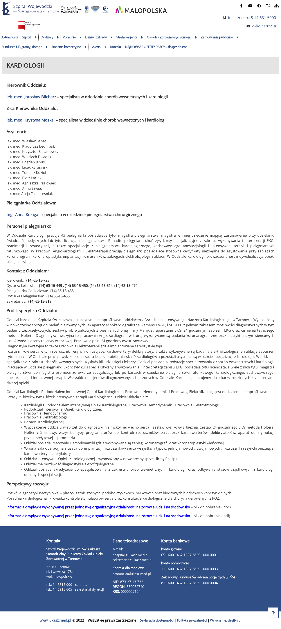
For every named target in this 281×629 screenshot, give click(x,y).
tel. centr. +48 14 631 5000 (252, 17)
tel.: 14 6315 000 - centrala (66, 584)
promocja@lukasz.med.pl (132, 574)
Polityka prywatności (192, 620)
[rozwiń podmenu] (36, 37)
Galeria (95, 47)
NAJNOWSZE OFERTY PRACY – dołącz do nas (156, 47)
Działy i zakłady (96, 37)
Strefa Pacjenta (126, 37)
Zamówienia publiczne (217, 37)
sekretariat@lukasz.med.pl (132, 560)
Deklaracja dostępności (157, 620)
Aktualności (10, 37)
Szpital (26, 37)
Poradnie (69, 37)
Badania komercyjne (66, 47)
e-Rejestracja (264, 26)
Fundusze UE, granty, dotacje (22, 47)
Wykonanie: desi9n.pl (225, 620)
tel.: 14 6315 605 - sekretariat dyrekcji (75, 589)
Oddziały (47, 37)
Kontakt (115, 47)
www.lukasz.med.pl (55, 620)
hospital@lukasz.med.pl (130, 555)
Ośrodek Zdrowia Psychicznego (169, 37)
